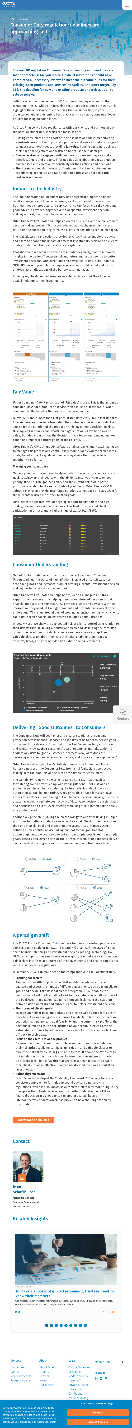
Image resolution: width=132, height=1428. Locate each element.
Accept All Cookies (98, 1422)
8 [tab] (80, 1325)
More (30, 1174)
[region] (66, 1414)
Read (112, 1311)
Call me (32, 1158)
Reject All (98, 1413)
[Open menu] (127, 5)
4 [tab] (61, 1325)
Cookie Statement (46, 1421)
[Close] (126, 1405)
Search (121, 1362)
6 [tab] (70, 1325)
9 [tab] (85, 1325)
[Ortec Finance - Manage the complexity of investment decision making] (12, 19)
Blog (17, 1311)
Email (30, 1166)
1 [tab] (46, 1325)
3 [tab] (56, 1325)
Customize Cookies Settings (98, 1403)
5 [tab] (66, 1325)
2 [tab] (51, 1325)
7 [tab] (75, 1325)
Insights (24, 19)
